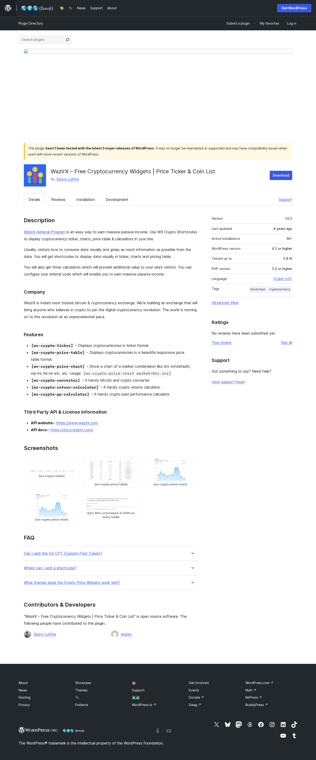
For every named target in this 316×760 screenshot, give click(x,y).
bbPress (253, 697)
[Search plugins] (67, 39)
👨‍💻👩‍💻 (136, 697)
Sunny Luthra (67, 179)
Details (34, 199)
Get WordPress (294, 8)
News (23, 690)
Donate (196, 697)
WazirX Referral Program (44, 232)
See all (286, 342)
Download (281, 175)
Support (285, 199)
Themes (81, 690)
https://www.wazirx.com (77, 423)
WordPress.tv (144, 705)
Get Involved (199, 683)
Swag (195, 705)
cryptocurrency (279, 289)
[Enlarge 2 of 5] (132, 462)
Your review (222, 342)
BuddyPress (256, 705)
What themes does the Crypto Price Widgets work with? (72, 582)
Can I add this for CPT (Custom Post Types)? (63, 553)
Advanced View (225, 302)
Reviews (58, 199)
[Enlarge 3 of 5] (192, 462)
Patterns (81, 705)
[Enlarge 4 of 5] (73, 497)
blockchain (258, 289)
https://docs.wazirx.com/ (71, 430)
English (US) (283, 279)
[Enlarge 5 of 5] (132, 497)
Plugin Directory (31, 23)
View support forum (228, 382)
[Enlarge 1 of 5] (73, 462)
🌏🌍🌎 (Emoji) (73, 730)
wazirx (126, 634)
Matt (250, 690)
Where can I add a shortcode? (50, 568)
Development (117, 199)
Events (194, 690)
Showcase (83, 683)
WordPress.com (259, 683)
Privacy (24, 705)
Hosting (24, 697)
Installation (85, 199)
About (23, 683)
